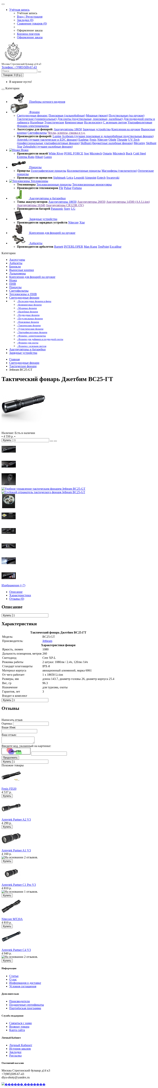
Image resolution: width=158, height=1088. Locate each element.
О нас (13, 979)
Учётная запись (19, 9)
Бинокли (15, 266)
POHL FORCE (73, 153)
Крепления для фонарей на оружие (52, 232)
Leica (69, 177)
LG (73, 208)
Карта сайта (17, 1030)
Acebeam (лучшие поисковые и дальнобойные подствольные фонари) (108, 136)
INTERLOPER (73, 246)
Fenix (93, 139)
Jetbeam (47, 641)
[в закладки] (51, 441)
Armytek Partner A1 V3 (16, 850)
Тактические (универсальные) (37, 119)
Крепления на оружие (125, 129)
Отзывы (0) (16, 598)
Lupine (57, 136)
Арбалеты (35, 243)
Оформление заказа (30, 37)
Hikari (39, 157)
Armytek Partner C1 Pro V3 (19, 884)
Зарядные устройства (97, 129)
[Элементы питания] (9, 581)
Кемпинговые (74, 122)
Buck (129, 153)
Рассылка (15, 1055)
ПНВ (12, 283)
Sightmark (59, 177)
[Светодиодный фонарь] (23, 429)
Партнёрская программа (25, 1008)
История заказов (20, 1048)
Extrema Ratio (25, 157)
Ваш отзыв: (9, 734)
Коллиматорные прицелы (84, 170)
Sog (86, 153)
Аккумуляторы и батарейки (47, 198)
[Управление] (43, 488)
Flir (61, 188)
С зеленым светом (115, 122)
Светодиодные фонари (24, 297)
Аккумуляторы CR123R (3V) (65, 205)
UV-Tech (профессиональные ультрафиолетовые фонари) (78, 141)
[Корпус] (9, 455)
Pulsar (67, 188)
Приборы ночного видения (47, 101)
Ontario (107, 153)
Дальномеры (17, 273)
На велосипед (93, 122)
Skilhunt (151, 143)
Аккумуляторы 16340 (31, 205)
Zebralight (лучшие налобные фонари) (48, 146)
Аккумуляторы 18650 (68, 129)
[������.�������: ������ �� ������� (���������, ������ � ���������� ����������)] (23, 1084)
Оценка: (7, 723)
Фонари (34, 112)
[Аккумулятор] (9, 552)
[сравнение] (55, 441)
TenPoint (103, 246)
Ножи (24, 150)
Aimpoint (90, 177)
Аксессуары (17, 259)
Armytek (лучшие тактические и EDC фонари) (47, 139)
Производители (19, 1001)
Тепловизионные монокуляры (92, 184)
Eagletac (83, 139)
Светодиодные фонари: (32, 115)
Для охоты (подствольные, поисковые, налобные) (90, 119)
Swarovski (112, 177)
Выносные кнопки (21, 270)
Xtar (19, 146)
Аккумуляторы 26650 (91, 201)
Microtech (96, 153)
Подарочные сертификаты (26, 1004)
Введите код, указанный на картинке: (26, 746)
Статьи (13, 976)
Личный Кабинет (20, 1045)
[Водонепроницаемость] (9, 567)
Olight (112, 139)
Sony (67, 208)
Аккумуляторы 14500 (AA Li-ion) (128, 201)
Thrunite (122, 139)
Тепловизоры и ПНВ (23, 294)
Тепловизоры (39, 181)
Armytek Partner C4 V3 (16, 950)
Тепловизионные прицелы (53, 184)
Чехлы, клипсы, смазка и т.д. (66, 132)
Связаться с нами (20, 1023)
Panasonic (57, 208)
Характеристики (20, 595)
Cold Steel (139, 153)
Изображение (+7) (13, 585)
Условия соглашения (22, 986)
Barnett (58, 246)
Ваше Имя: (9, 727)
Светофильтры (37, 132)
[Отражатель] (43, 492)
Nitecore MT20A (12, 919)
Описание (16, 591)
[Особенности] (9, 537)
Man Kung (90, 246)
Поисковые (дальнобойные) (67, 115)
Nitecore (102, 139)
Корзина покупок (28, 33)
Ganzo (48, 157)
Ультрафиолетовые (140, 122)
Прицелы (35, 167)
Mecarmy (139, 143)
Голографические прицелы (48, 170)
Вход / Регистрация (29, 16)
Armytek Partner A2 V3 (16, 819)
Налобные (37, 122)
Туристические (54, 122)
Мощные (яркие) (97, 115)
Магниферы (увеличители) (119, 170)
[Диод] (9, 522)
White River (56, 153)
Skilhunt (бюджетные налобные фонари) (107, 143)
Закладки (15, 1052)
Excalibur (115, 246)
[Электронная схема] (9, 507)
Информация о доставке (25, 982)
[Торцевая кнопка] (9, 485)
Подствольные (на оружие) (126, 115)
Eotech (101, 177)
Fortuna (77, 188)
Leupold (79, 177)
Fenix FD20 (9, 788)
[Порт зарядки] (9, 470)
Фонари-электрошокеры (33, 125)
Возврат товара (19, 1026)
